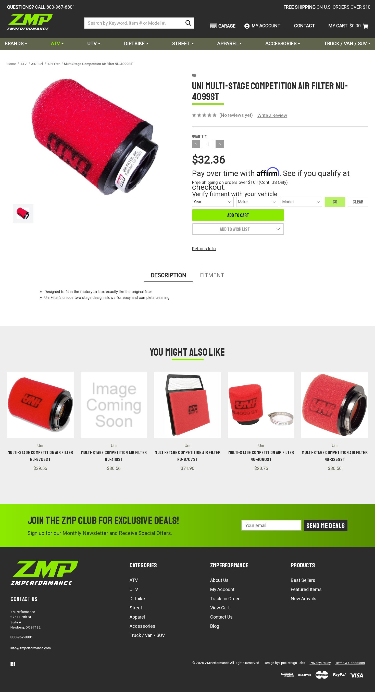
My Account (222, 589)
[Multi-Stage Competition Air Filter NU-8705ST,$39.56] (40, 405)
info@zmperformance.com (30, 648)
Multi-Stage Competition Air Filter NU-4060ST (261, 456)
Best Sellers (303, 580)
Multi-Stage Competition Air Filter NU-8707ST (187, 456)
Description (168, 275)
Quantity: (199, 136)
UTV (92, 43)
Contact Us (221, 617)
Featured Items (306, 589)
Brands (14, 43)
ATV (55, 43)
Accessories (281, 43)
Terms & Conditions (350, 663)
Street (181, 43)
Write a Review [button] (272, 115)
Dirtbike (134, 43)
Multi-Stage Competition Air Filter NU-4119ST (114, 456)
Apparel (227, 43)
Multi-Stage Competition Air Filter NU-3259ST (335, 456)
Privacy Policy (320, 663)
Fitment (212, 275)
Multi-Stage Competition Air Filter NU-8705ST (40, 456)
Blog (214, 626)
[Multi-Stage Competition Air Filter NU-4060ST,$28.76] (261, 405)
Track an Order (225, 598)
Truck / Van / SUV (345, 43)
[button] (221, 25)
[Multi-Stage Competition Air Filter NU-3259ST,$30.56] (334, 405)
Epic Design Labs (292, 663)
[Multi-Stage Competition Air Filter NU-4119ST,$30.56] (114, 405)
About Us (219, 580)
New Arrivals (303, 598)
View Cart (220, 607)
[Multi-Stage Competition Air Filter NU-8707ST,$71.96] (187, 405)
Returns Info (204, 248)
